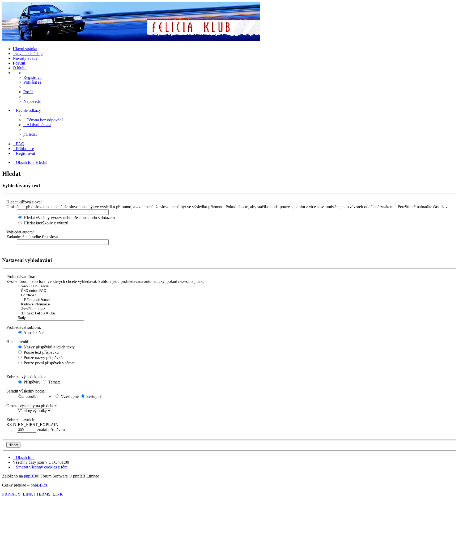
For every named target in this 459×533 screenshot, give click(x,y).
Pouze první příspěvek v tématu (49, 363)
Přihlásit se (32, 82)
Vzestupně (69, 396)
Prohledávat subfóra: (23, 327)
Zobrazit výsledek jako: (26, 376)
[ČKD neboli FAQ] (50, 291)
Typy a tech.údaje (27, 53)
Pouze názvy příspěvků (43, 357)
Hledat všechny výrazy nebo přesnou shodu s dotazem (69, 217)
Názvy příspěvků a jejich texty (49, 347)
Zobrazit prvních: (20, 419)
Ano (27, 332)
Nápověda (32, 101)
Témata (54, 382)
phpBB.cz (39, 485)
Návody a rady (25, 58)
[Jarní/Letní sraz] (50, 309)
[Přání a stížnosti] (50, 300)
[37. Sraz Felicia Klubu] (50, 313)
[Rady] (50, 318)
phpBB (30, 476)
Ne (40, 332)
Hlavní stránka (25, 48)
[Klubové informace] (50, 304)
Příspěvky (31, 382)
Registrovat (32, 77)
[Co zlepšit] (50, 295)
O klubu (20, 68)
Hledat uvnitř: (17, 341)
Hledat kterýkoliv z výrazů (45, 223)
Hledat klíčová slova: (24, 202)
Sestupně (93, 396)
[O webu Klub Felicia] (50, 286)
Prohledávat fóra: (20, 276)
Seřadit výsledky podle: (26, 391)
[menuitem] (43, 120)
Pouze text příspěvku (41, 352)
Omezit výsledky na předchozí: (32, 405)
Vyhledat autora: (20, 232)
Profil (28, 91)
